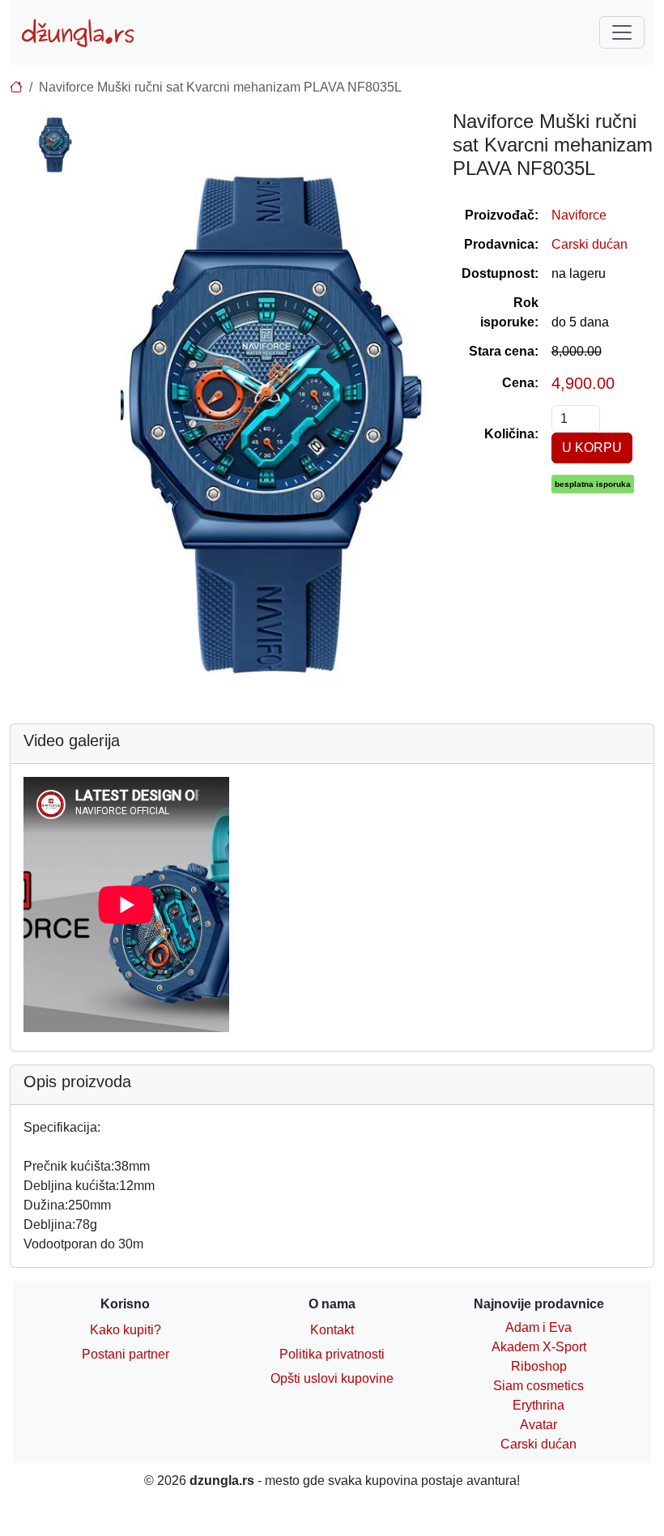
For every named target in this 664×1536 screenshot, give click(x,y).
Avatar (538, 1424)
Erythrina (538, 1405)
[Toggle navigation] (622, 32)
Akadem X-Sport (539, 1347)
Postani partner (125, 1354)
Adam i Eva (538, 1327)
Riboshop (539, 1366)
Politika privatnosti (332, 1354)
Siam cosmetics (538, 1386)
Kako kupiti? (125, 1330)
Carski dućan (589, 244)
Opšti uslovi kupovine (332, 1378)
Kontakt (332, 1330)
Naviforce (579, 215)
